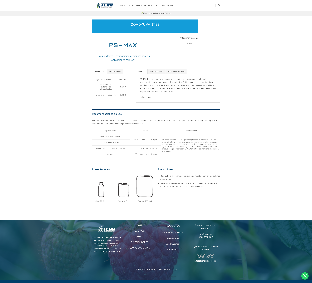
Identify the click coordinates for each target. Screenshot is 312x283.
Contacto (167, 5)
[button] (305, 276)
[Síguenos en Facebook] (199, 256)
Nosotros (134, 5)
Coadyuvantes (172, 244)
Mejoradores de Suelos (172, 232)
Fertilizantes (172, 249)
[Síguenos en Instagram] (203, 256)
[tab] (99, 71)
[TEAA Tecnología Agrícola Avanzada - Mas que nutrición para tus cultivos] (104, 5)
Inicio (123, 5)
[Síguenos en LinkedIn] (208, 256)
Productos (150, 5)
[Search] (219, 5)
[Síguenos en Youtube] (212, 256)
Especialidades (172, 238)
